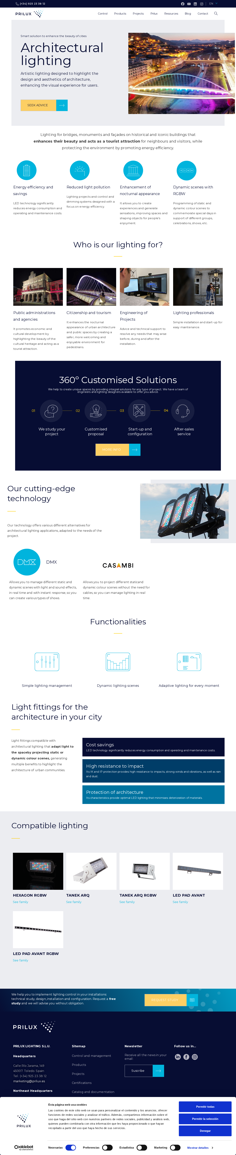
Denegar (205, 1130)
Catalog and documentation (93, 1092)
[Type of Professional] (91, 13)
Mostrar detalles (198, 1147)
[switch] (107, 1148)
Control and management (91, 1056)
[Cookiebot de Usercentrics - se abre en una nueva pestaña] (24, 1148)
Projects (78, 1074)
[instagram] (202, 4)
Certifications (81, 1083)
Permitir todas (205, 1106)
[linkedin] (195, 4)
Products (79, 1065)
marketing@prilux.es (29, 1081)
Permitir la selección (205, 1118)
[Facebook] (183, 4)
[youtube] (189, 4)
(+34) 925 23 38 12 (32, 3)
